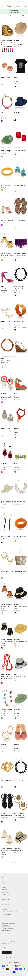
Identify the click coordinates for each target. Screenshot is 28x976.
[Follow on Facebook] (2, 958)
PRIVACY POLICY (5, 894)
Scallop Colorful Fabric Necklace (6, 712)
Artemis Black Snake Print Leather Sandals (6, 816)
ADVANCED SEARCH (6, 914)
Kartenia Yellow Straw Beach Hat (20, 642)
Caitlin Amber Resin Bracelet (20, 536)
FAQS (3, 907)
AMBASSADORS (5, 899)
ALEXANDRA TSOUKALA (6, 40)
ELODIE (16, 77)
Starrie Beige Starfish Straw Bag (20, 572)
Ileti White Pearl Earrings (6, 431)
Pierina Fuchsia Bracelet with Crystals (7, 116)
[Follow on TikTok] (18, 958)
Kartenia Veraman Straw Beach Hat (19, 712)
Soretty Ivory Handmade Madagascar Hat (19, 43)
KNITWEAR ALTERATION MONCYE (9, 911)
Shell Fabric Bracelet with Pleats (6, 43)
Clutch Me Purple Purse (19, 255)
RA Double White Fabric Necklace (19, 502)
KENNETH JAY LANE (5, 77)
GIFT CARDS (4, 882)
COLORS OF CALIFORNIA (20, 218)
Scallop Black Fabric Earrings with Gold (7, 642)
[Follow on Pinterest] (14, 958)
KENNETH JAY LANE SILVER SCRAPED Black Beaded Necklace (20, 781)
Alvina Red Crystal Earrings (20, 150)
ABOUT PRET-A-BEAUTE (7, 880)
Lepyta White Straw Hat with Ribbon (20, 677)
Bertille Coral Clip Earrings (6, 80)
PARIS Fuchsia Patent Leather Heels (5, 289)
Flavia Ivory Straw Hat (19, 850)
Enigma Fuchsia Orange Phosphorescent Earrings (6, 396)
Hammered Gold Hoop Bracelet (5, 781)
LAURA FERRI (17, 112)
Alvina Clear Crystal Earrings (7, 747)
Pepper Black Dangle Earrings (5, 537)
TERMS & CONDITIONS (7, 897)
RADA (2, 112)
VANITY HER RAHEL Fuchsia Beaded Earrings (7, 467)
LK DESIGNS (3, 393)
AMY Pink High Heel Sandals (7, 220)
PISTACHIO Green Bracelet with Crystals (20, 467)
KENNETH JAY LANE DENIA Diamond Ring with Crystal (7, 151)
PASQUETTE (17, 147)
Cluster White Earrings (5, 324)
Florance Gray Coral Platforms (18, 396)
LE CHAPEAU (17, 40)
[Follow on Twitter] (6, 958)
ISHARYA (3, 569)
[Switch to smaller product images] (25, 15)
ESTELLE (16, 569)
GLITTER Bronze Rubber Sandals (19, 221)
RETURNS (4, 887)
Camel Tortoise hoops (19, 815)
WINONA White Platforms (20, 359)
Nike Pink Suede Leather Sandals (19, 747)
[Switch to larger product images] (23, 15)
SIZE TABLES (4, 909)
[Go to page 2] (22, 862)
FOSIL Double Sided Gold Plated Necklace (6, 361)
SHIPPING (4, 884)
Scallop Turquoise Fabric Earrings (19, 186)
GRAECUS (16, 744)
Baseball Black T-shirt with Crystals (20, 80)
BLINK (2, 286)
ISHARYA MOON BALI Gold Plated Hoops (7, 572)
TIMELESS (3, 218)
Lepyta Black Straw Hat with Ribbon (20, 607)
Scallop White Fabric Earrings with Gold (7, 851)
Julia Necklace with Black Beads (20, 289)
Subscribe (6, 952)
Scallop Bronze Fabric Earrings (5, 607)
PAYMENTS (4, 889)
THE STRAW (3, 498)
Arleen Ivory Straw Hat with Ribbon (7, 502)
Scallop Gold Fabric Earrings (7, 255)
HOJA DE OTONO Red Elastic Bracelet (20, 431)
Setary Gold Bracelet (5, 185)
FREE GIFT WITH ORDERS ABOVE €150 (18, 1)
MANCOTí (16, 428)
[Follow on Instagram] (10, 958)
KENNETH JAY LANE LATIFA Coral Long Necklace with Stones (7, 677)
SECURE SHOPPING (6, 892)
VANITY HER (4, 463)
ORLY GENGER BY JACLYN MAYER (7, 357)
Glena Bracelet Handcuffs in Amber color (20, 324)
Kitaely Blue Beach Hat (19, 115)
